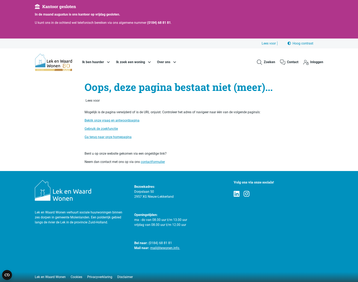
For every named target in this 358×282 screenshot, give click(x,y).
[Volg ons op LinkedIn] (236, 194)
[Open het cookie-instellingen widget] (7, 275)
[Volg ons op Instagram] (246, 194)
